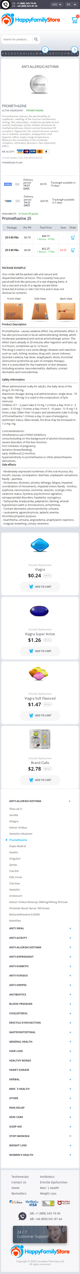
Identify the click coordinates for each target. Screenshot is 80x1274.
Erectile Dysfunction (40, 565)
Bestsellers (18, 1193)
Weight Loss (48, 1193)
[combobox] (57, 4)
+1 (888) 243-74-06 (26, 3)
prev (45, 50)
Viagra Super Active (40, 634)
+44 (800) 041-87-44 (27, 5)
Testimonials (20, 1177)
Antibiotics (47, 1177)
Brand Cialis (40, 763)
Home (15, 1188)
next (74, 50)
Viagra (40, 570)
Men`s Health (49, 1188)
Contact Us (18, 1182)
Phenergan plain (12, 162)
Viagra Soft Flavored (40, 698)
